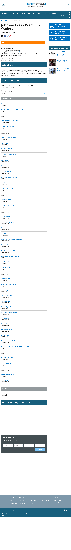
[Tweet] (8, 36)
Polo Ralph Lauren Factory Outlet (10, 312)
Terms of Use (13, 505)
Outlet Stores (15, 13)
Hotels (32, 502)
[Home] (36, 5)
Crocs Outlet (4, 182)
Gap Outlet (4, 228)
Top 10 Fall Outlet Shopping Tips (62, 60)
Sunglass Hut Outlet (6, 329)
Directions (29, 43)
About (11, 500)
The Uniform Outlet (6, 352)
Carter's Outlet (5, 143)
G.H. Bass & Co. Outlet (7, 216)
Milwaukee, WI (13, 52)
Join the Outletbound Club (57, 26)
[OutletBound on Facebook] (69, 12)
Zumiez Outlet (5, 380)
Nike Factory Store (6, 290)
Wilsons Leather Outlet (7, 374)
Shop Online (36, 13)
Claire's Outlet (5, 160)
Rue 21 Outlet (5, 318)
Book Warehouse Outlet (7, 132)
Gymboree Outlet (6, 245)
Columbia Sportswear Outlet (9, 177)
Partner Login (57, 502)
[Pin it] (10, 36)
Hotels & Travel (25, 13)
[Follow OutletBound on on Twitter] (69, 15)
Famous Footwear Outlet (8, 205)
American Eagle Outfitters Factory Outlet (12, 109)
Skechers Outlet (5, 324)
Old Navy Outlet (5, 301)
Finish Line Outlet (6, 211)
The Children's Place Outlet (8, 340)
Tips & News (52, 13)
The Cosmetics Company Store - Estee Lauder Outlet (15, 346)
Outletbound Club (46, 500)
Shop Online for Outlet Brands (61, 38)
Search (41, 449)
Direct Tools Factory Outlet (8, 188)
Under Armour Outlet (7, 363)
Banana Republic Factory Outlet (9, 120)
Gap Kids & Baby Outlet (7, 222)
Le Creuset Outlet (6, 267)
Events (44, 13)
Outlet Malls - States (23, 502)
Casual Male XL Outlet (7, 149)
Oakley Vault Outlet (6, 295)
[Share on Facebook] (5, 36)
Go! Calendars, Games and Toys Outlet (11, 239)
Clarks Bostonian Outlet (7, 166)
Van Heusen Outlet (6, 369)
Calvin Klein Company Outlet (8, 137)
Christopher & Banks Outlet (8, 154)
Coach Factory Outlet (7, 171)
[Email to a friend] (2, 36)
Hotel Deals (7, 43)
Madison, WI (20, 52)
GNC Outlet (4, 233)
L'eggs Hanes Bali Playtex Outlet (10, 256)
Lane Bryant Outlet (6, 261)
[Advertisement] (24, 470)
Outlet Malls (4, 13)
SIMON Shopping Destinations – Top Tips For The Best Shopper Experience (62, 54)
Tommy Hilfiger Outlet (7, 357)
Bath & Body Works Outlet (8, 126)
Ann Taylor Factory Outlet (8, 115)
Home (2, 20)
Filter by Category (6, 91)
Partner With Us (57, 500)
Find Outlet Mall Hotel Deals (61, 32)
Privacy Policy (13, 503)
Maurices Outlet (5, 278)
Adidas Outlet (5, 103)
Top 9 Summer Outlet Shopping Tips (63, 69)
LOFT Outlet (4, 273)
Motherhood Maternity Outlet (9, 284)
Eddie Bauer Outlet (6, 199)
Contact (12, 502)
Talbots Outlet (5, 335)
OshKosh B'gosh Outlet (7, 307)
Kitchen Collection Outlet (8, 250)
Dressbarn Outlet (6, 194)
